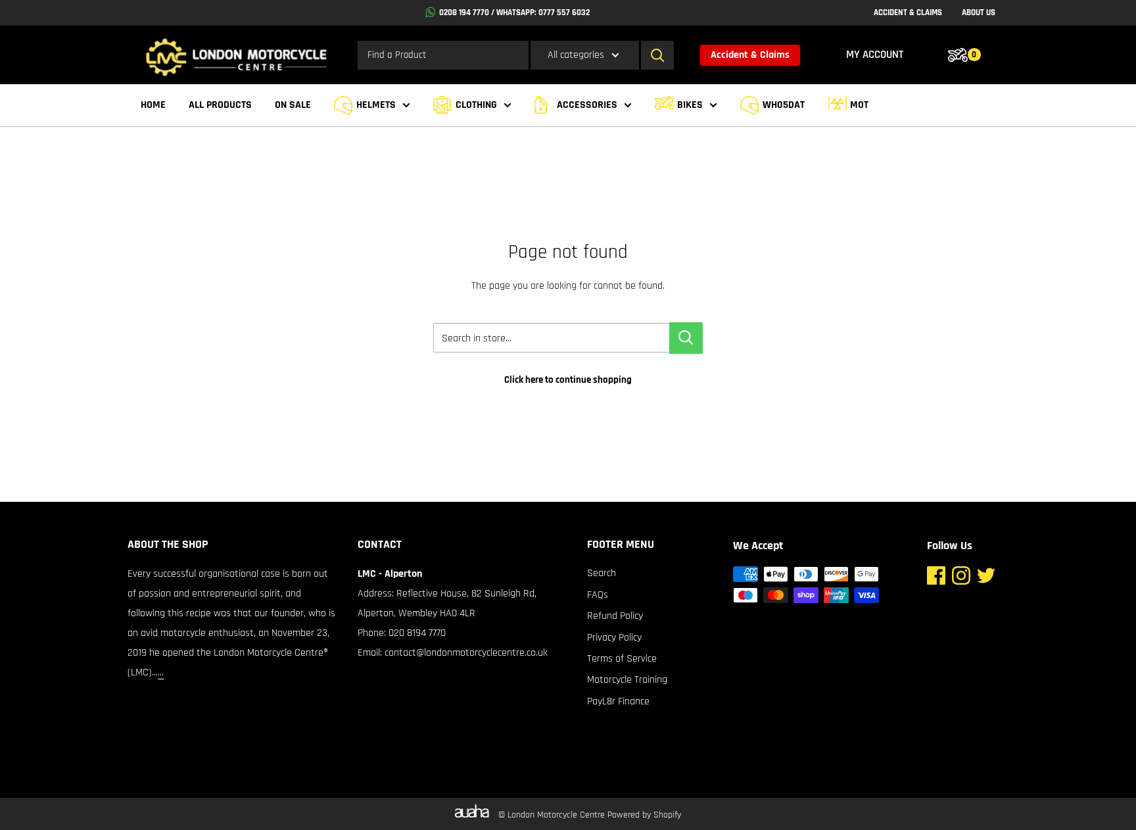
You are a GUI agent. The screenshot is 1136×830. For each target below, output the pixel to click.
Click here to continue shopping (568, 380)
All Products (220, 105)
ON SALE (293, 105)
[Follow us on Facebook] (936, 579)
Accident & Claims (750, 55)
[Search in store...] (686, 338)
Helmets (376, 105)
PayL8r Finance (618, 701)
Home (153, 105)
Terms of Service (622, 659)
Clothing (476, 105)
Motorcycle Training (627, 680)
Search (601, 573)
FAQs (597, 595)
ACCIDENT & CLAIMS (908, 12)
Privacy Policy (614, 638)
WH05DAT (784, 105)
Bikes (690, 105)
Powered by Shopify (644, 815)
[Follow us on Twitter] (986, 579)
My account (874, 54)
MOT (859, 105)
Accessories (587, 105)
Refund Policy (615, 616)
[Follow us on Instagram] (961, 579)
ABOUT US (978, 12)
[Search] (657, 55)
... (161, 672)
